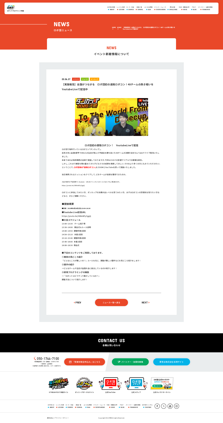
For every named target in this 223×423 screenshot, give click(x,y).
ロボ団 (12, 7)
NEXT (145, 302)
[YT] (169, 406)
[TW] (163, 406)
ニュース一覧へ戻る (111, 302)
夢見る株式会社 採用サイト (172, 361)
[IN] (176, 406)
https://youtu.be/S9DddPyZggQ (73, 185)
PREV (78, 302)
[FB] (156, 406)
